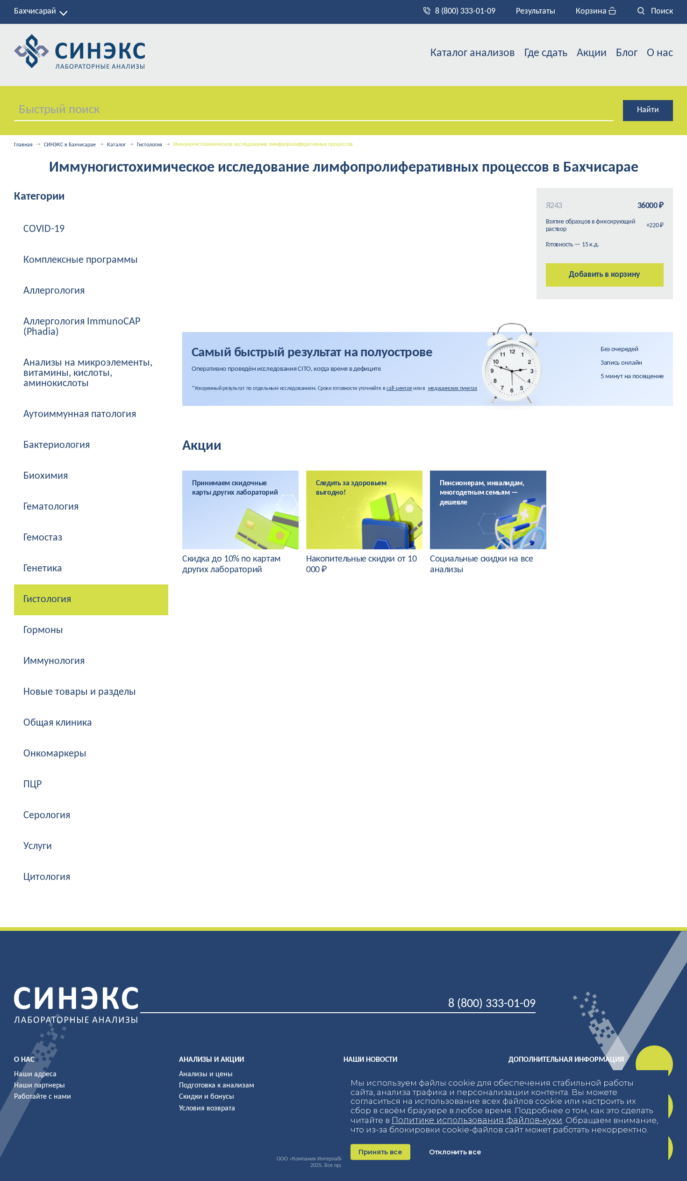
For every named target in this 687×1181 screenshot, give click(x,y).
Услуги (37, 846)
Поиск (661, 11)
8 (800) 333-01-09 (465, 11)
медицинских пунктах (452, 388)
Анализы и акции (211, 1060)
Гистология (149, 145)
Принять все (380, 1152)
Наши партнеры (39, 1085)
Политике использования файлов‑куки (477, 1120)
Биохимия (45, 476)
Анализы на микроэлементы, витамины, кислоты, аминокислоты (87, 373)
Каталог (116, 145)
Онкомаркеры (54, 754)
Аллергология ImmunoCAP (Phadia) (81, 327)
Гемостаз (42, 538)
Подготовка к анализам (216, 1085)
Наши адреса (35, 1074)
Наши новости (370, 1060)
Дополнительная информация (566, 1060)
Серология (46, 815)
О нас (660, 53)
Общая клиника (57, 723)
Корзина (592, 11)
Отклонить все (455, 1152)
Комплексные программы (80, 260)
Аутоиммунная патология (79, 414)
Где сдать (545, 53)
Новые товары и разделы (79, 692)
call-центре (399, 388)
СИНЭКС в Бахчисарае (70, 145)
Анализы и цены (206, 1074)
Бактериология (56, 445)
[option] (240, 523)
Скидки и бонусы (206, 1097)
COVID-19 (43, 229)
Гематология (51, 507)
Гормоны (43, 630)
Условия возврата (207, 1108)
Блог (626, 53)
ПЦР (32, 784)
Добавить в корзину (604, 274)
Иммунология (54, 661)
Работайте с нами (42, 1097)
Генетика (42, 568)
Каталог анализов (472, 53)
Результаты (535, 11)
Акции (592, 53)
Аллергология (54, 291)
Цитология (46, 877)
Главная (23, 145)
